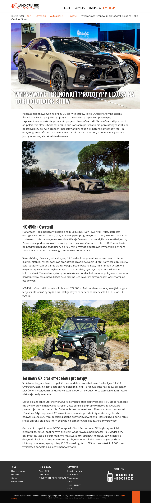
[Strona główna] (60, 7)
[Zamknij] (136, 497)
